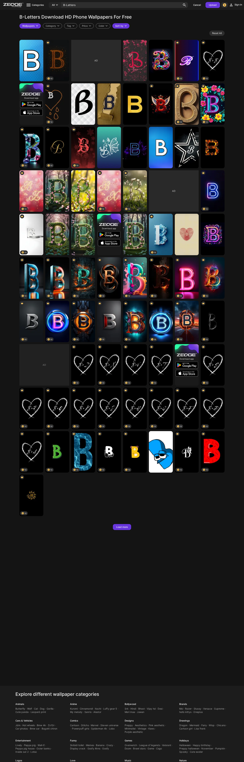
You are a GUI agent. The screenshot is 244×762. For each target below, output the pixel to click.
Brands (183, 704)
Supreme (219, 708)
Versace (207, 708)
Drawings (184, 720)
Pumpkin (220, 748)
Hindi (133, 708)
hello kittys (185, 712)
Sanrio (88, 712)
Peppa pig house (25, 748)
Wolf (29, 708)
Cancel (197, 4)
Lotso (34, 751)
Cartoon (74, 725)
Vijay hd (151, 708)
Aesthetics (141, 725)
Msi (181, 708)
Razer (188, 708)
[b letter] (135, 104)
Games (128, 740)
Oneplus (198, 712)
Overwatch (131, 745)
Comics (74, 720)
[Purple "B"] (213, 234)
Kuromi (74, 708)
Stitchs (85, 725)
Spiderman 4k (99, 728)
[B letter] (135, 147)
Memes (90, 745)
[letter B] (187, 234)
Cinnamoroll (86, 708)
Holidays (184, 740)
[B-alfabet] (161, 147)
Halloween (185, 745)
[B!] (161, 452)
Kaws (151, 728)
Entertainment (23, 740)
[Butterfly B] (109, 147)
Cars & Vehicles (24, 720)
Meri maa (130, 712)
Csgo (159, 748)
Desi (160, 708)
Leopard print (38, 712)
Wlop (211, 725)
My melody (76, 712)
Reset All (217, 33)
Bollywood (130, 704)
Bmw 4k (41, 725)
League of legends (149, 745)
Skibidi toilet (77, 745)
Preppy (129, 725)
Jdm (17, 725)
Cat (36, 708)
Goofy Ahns (93, 748)
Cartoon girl (185, 728)
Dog (42, 708)
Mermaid (194, 725)
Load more (122, 527)
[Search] (184, 4)
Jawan (140, 712)
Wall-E (41, 745)
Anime (73, 704)
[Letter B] (135, 60)
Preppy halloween (189, 748)
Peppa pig (30, 745)
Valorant (166, 745)
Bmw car (35, 728)
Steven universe (109, 725)
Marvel (94, 725)
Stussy (197, 708)
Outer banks (43, 748)
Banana (100, 745)
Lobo (112, 728)
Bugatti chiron (49, 728)
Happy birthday (202, 745)
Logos (18, 760)
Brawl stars (139, 748)
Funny (73, 740)
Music (128, 760)
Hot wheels (28, 725)
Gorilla (50, 708)
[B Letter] (31, 60)
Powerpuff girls (80, 728)
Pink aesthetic (157, 725)
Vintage (142, 728)
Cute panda (22, 712)
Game (151, 748)
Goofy (105, 748)
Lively (18, 745)
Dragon (183, 725)
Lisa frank (199, 728)
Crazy (109, 745)
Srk (126, 708)
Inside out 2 (22, 751)
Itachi (98, 708)
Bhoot (141, 708)
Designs (129, 720)
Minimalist (130, 728)
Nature (183, 760)
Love (72, 760)
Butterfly (20, 708)
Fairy (204, 725)
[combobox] (70, 26)
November (207, 748)
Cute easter (196, 751)
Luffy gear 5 (110, 708)
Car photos (21, 728)
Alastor (97, 712)
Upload (213, 4)
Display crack (77, 748)
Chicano (221, 725)
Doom (128, 748)
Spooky (183, 751)
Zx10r (51, 725)
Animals (19, 704)
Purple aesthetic (134, 731)
